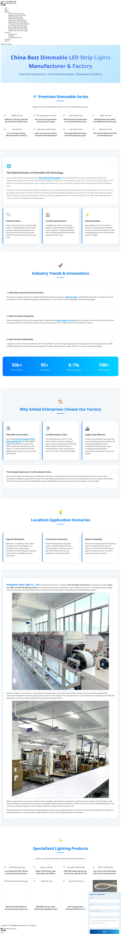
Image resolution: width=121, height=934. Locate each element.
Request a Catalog (6, 44)
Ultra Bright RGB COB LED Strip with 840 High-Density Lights (75, 134)
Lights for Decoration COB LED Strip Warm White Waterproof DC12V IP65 (46, 134)
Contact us (8, 39)
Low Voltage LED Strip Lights (17, 25)
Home (6, 10)
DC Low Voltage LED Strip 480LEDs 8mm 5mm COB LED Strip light (16, 134)
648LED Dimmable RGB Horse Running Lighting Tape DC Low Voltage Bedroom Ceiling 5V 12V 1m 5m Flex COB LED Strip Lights (16, 908)
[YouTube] (4, 5)
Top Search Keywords (15, 37)
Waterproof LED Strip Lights (17, 15)
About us (7, 41)
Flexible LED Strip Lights (16, 13)
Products (7, 12)
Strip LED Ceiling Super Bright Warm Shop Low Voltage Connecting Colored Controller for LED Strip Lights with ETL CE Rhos (45, 120)
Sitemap (33, 925)
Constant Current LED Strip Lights (18, 24)
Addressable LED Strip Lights (17, 20)
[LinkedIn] (2, 5)
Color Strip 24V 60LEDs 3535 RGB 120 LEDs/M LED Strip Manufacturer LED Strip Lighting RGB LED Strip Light (105, 134)
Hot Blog (11, 36)
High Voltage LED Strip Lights (17, 27)
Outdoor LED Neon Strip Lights (18, 29)
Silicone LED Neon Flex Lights (17, 30)
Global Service (12, 34)
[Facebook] (1, 5)
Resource (7, 32)
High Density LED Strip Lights (17, 22)
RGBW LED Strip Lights (16, 19)
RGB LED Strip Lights (15, 17)
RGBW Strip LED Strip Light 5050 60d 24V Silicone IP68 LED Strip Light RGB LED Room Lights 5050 (16, 120)
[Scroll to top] (2, 932)
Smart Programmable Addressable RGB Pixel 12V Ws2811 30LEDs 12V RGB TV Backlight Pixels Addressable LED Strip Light (75, 908)
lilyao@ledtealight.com (9, 928)
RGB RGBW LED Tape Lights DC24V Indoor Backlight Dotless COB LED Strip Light (45, 908)
